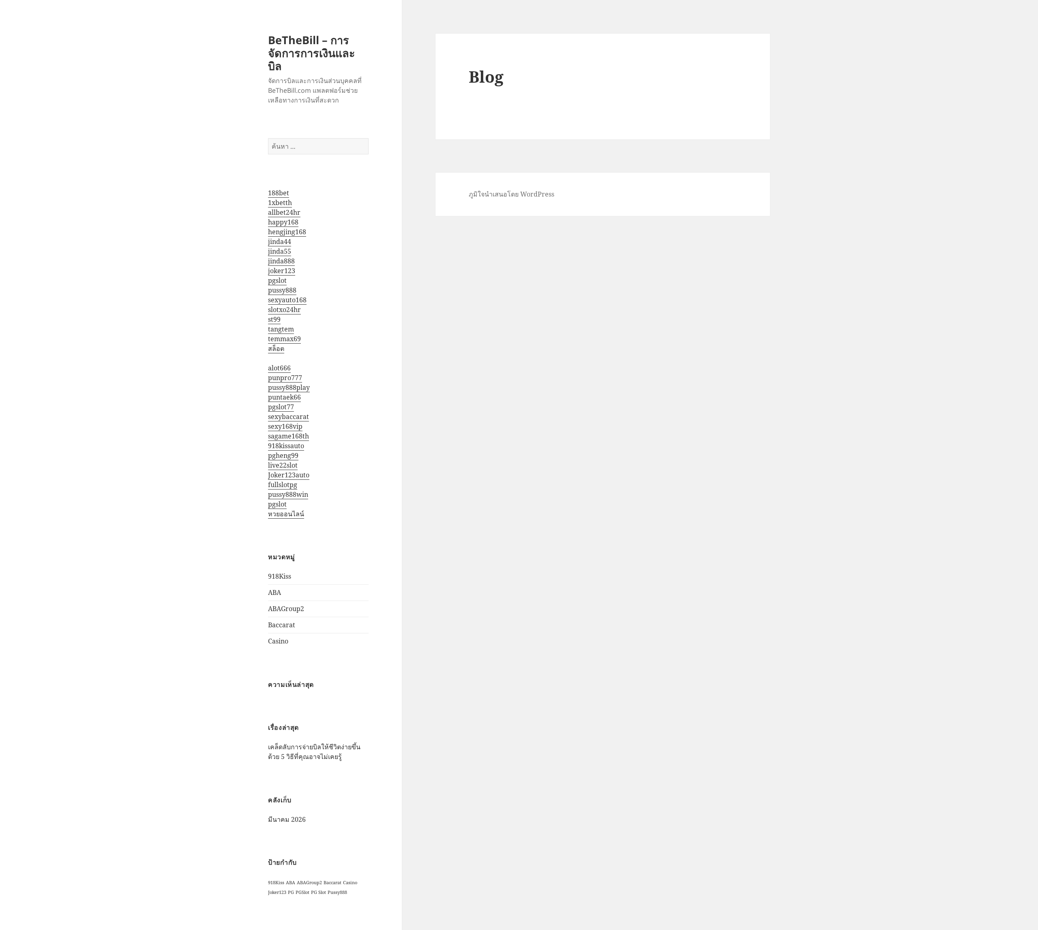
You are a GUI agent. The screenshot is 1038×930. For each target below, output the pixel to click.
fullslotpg (282, 484)
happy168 (283, 222)
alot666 (279, 367)
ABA (274, 592)
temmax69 (284, 338)
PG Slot (318, 892)
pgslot (277, 280)
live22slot (283, 465)
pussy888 (282, 290)
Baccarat (281, 624)
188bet (278, 192)
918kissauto (286, 445)
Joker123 (277, 892)
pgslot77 (281, 406)
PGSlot (302, 892)
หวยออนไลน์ (286, 513)
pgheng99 (283, 455)
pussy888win (288, 494)
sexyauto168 (287, 299)
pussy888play (289, 387)
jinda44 (279, 241)
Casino (278, 641)
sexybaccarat (288, 416)
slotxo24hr (284, 309)
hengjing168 (287, 231)
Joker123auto (288, 474)
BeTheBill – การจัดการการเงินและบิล (311, 52)
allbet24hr (284, 212)
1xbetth (280, 202)
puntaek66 (284, 397)
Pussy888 (337, 892)
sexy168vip (285, 426)
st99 (274, 319)
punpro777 (285, 377)
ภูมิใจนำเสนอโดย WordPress (511, 194)
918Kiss (279, 576)
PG (291, 892)
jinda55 (279, 251)
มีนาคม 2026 (287, 819)
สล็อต (276, 348)
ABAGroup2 (286, 608)
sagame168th (288, 436)
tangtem (281, 329)
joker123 (281, 270)
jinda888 (281, 261)
